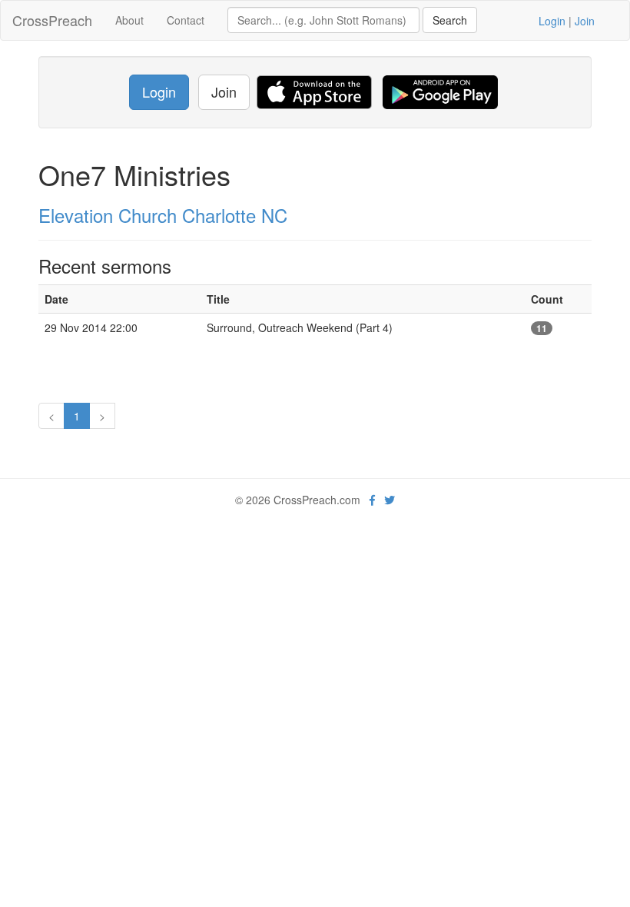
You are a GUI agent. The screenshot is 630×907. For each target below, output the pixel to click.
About (129, 20)
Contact (185, 20)
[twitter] (389, 499)
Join (585, 20)
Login (552, 20)
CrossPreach (52, 20)
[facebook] (372, 499)
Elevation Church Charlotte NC (162, 214)
